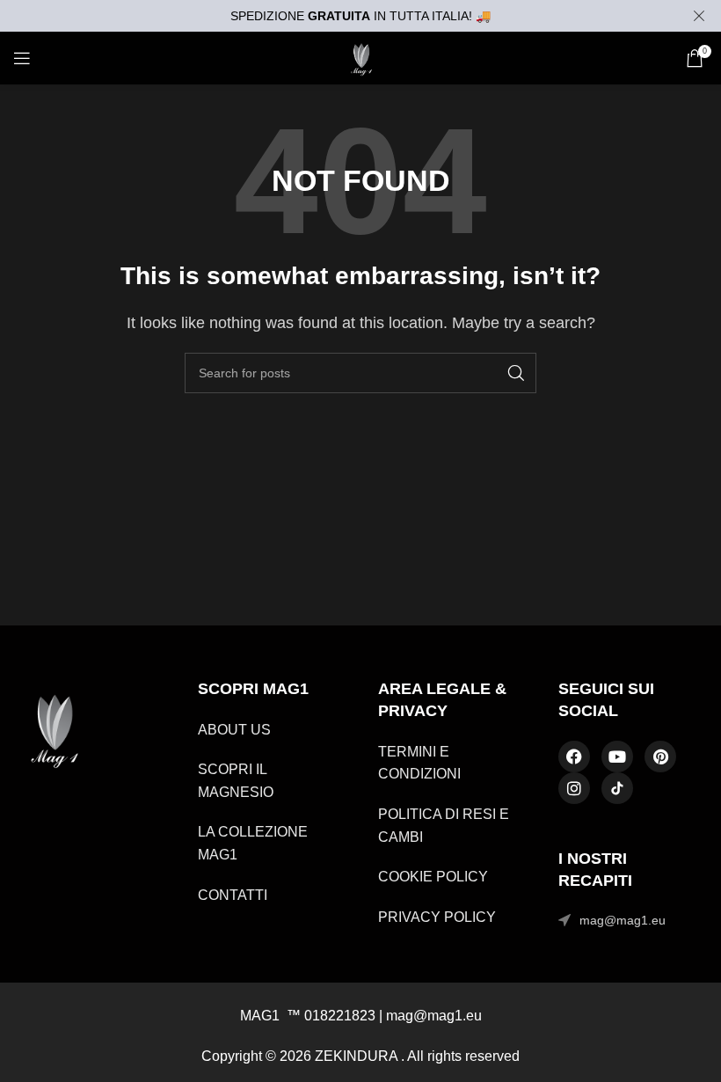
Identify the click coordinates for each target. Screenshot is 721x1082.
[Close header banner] (699, 16)
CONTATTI (232, 895)
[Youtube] (617, 756)
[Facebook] (574, 756)
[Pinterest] (660, 756)
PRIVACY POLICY (437, 917)
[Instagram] (574, 788)
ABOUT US (234, 729)
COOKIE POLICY (433, 876)
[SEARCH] (516, 373)
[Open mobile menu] (22, 58)
